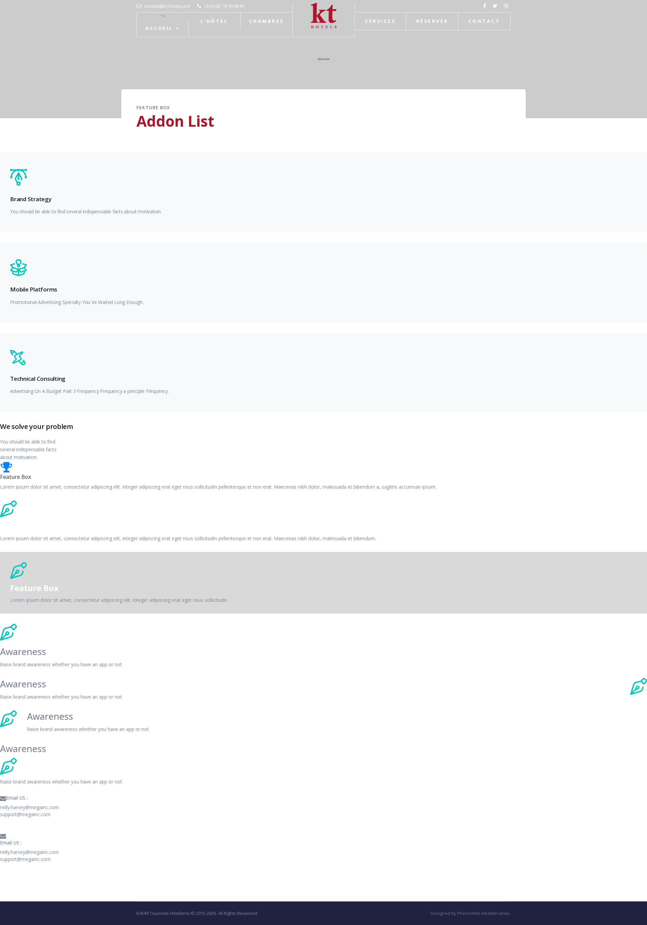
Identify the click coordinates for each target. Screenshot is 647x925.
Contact (484, 21)
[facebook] (485, 6)
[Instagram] (507, 6)
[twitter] (496, 6)
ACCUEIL (159, 28)
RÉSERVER (432, 21)
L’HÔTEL (214, 21)
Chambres (266, 21)
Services (380, 21)
